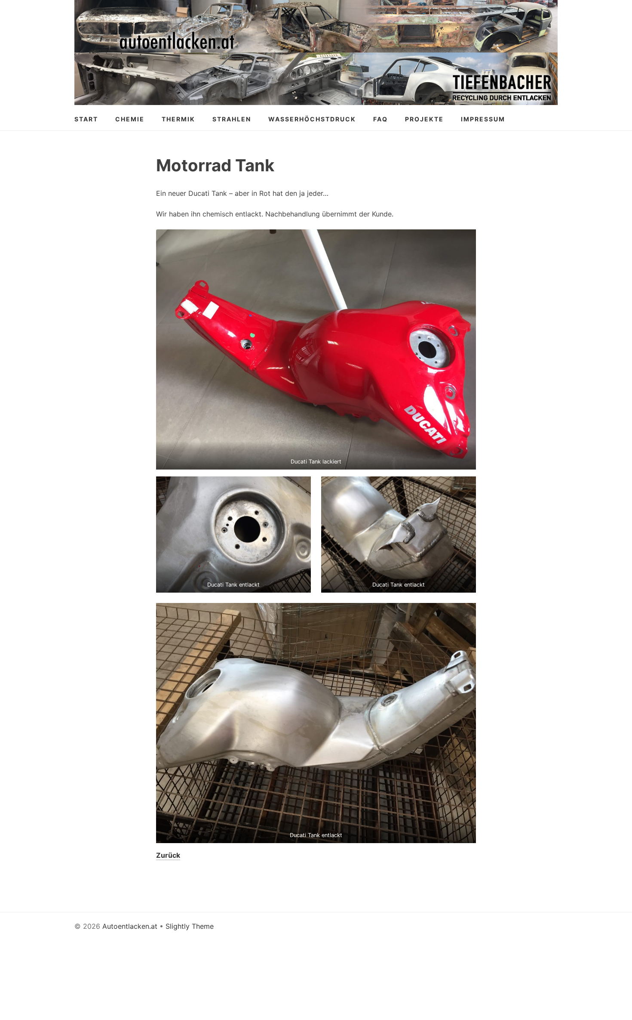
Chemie (129, 119)
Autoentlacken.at (129, 926)
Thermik (178, 119)
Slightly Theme (190, 926)
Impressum (483, 119)
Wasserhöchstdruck (312, 119)
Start (86, 119)
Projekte (424, 119)
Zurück (168, 855)
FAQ (380, 119)
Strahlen (231, 119)
